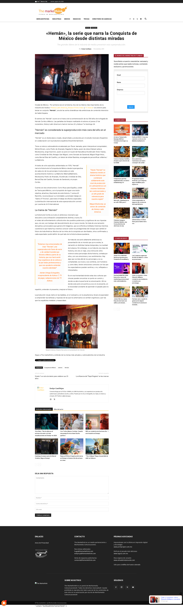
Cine (62, 428)
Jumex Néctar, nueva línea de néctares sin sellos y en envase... (120, 301)
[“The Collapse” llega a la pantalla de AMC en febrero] (97, 446)
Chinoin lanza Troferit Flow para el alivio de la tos (139, 221)
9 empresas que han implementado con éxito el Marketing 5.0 (121, 180)
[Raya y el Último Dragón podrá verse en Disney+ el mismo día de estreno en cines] (71, 446)
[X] (137, 18)
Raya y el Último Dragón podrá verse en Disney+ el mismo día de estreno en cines (71, 458)
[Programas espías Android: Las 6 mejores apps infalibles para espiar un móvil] (140, 171)
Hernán (67, 367)
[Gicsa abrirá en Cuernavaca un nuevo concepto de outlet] (140, 151)
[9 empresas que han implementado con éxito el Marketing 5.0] (122, 171)
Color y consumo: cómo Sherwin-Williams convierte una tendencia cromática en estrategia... (139, 279)
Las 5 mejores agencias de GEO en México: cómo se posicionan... (140, 257)
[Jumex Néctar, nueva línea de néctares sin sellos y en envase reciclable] (122, 291)
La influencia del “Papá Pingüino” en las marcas (92, 376)
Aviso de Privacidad (42, 543)
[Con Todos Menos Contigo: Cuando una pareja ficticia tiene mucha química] (71, 422)
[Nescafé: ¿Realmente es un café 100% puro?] (122, 193)
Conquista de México (50, 367)
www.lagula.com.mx (121, 553)
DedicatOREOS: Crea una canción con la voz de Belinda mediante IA (140, 139)
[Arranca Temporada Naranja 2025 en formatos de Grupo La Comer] (122, 129)
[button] (145, 19)
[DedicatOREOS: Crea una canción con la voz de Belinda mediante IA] (140, 129)
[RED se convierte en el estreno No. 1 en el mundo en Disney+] (97, 422)
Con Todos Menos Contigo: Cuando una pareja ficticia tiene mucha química (71, 433)
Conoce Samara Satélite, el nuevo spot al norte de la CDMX (122, 160)
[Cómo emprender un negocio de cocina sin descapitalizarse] (140, 193)
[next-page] (39, 464)
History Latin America (59, 108)
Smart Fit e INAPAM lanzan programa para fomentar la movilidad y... (122, 257)
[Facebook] (130, 18)
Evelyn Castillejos (86, 49)
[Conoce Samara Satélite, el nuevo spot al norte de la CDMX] (122, 151)
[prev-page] (36, 464)
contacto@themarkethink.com (85, 560)
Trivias (86, 19)
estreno (60, 367)
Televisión (94, 27)
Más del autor (58, 409)
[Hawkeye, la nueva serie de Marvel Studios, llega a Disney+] (46, 446)
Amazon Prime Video (76, 108)
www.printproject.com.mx (123, 547)
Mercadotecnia (42, 19)
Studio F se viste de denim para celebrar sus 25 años (51, 377)
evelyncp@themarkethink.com (85, 553)
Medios (67, 19)
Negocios (77, 19)
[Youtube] (140, 18)
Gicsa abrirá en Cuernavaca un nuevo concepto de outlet (138, 160)
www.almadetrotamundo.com (124, 560)
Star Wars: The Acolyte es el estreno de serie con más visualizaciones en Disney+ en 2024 (46, 433)
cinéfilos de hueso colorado (130, 565)
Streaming (38, 428)
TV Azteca (89, 108)
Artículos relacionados (43, 409)
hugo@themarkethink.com (83, 551)
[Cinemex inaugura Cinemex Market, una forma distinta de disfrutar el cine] (122, 213)
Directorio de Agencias (102, 19)
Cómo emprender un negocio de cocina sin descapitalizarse (139, 202)
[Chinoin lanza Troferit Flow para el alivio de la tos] (140, 213)
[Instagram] (133, 18)
